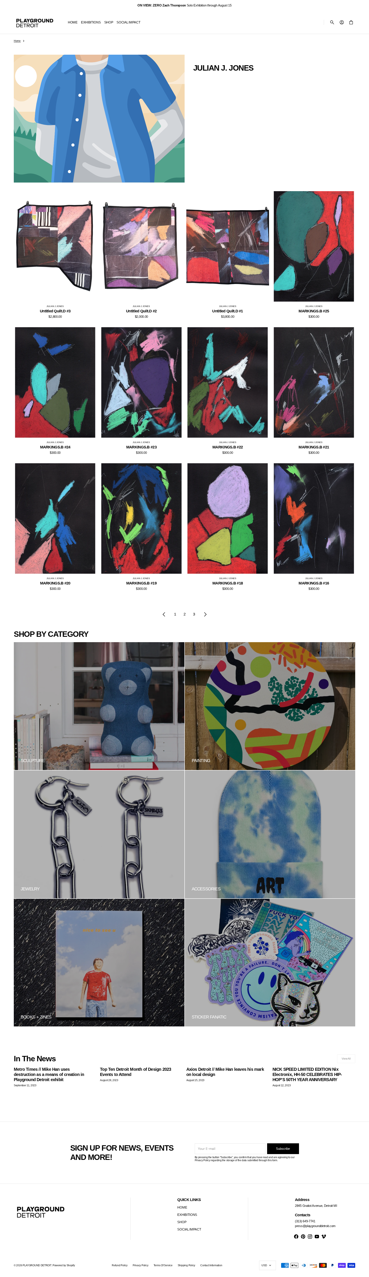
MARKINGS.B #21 (314, 447)
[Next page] (205, 614)
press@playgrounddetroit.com (315, 1226)
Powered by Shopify (64, 1265)
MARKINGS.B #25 (314, 311)
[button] (332, 22)
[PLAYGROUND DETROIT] (35, 22)
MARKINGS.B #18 (227, 583)
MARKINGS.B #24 (55, 447)
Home (17, 40)
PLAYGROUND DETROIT (37, 1265)
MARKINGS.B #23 (141, 447)
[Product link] (55, 255)
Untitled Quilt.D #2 (141, 311)
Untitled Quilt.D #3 (55, 311)
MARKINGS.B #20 (55, 583)
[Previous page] (164, 614)
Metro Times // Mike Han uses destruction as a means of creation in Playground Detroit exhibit (49, 1074)
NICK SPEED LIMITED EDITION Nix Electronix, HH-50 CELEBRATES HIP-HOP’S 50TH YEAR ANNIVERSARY (307, 1074)
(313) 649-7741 (305, 1221)
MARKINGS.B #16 (314, 583)
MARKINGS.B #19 (141, 583)
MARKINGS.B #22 (227, 447)
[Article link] (55, 1077)
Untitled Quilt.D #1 (227, 311)
